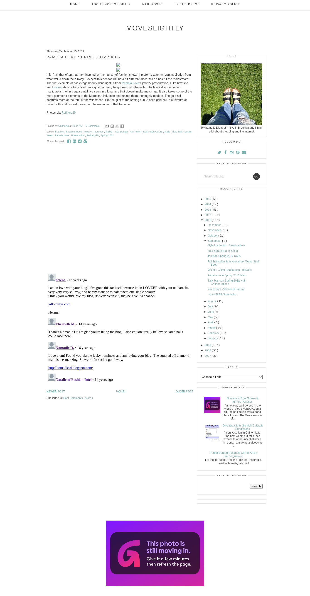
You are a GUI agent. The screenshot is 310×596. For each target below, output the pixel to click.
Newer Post (56, 391)
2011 (208, 220)
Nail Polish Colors (153, 131)
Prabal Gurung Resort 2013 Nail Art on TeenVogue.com (233, 454)
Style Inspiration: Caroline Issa (226, 245)
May (211, 317)
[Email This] (107, 126)
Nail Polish (136, 131)
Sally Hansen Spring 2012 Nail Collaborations (226, 282)
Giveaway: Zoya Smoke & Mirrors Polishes (242, 400)
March (212, 327)
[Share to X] (117, 126)
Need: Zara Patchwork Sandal (225, 289)
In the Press (187, 4)
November (214, 230)
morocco (99, 131)
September (215, 240)
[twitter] (220, 153)
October (213, 235)
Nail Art (110, 131)
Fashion (60, 131)
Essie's (57, 87)
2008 (208, 350)
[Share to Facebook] (122, 126)
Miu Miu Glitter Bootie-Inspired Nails (229, 270)
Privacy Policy (225, 4)
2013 (208, 209)
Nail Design (121, 131)
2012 (208, 215)
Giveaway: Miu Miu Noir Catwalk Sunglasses (243, 427)
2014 (208, 204)
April (211, 322)
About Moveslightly (111, 4)
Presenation (78, 135)
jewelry (88, 131)
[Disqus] (120, 211)
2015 (208, 199)
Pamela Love (130, 83)
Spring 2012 (107, 135)
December (214, 225)
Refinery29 (69, 112)
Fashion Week (74, 131)
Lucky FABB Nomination (222, 294)
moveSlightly (155, 28)
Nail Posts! (153, 4)
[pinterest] (238, 153)
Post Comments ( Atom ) (78, 398)
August (212, 301)
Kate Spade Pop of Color (222, 250)
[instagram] (232, 153)
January (213, 338)
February (214, 333)
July (211, 306)
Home (75, 4)
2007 (208, 355)
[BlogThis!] (112, 126)
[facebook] (225, 153)
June (211, 311)
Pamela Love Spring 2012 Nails (227, 275)
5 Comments (93, 126)
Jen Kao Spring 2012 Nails (224, 256)
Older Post (184, 391)
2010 (208, 345)
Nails (168, 131)
